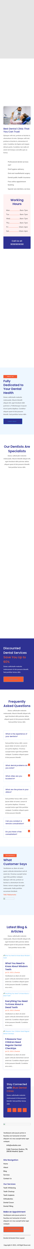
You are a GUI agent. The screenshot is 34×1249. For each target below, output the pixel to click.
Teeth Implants (8, 1195)
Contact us (16, 36)
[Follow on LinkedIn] (25, 519)
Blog (5, 1171)
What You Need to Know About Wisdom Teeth (16, 966)
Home (5, 1164)
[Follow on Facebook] (9, 519)
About (5, 1167)
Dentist (17, 972)
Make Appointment (17, 89)
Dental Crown (8, 1202)
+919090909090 (13, 1229)
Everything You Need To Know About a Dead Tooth (16, 1004)
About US (15, 28)
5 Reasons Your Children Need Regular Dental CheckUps (13, 1044)
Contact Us (7, 1178)
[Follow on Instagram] (20, 519)
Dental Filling (8, 1206)
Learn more (12, 421)
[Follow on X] (14, 519)
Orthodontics (8, 1199)
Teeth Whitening (9, 1188)
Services (6, 1175)
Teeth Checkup (8, 1191)
